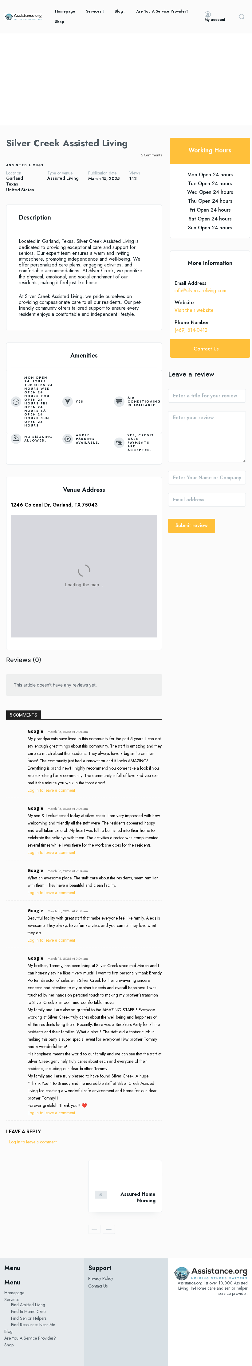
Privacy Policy (100, 1278)
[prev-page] (94, 1229)
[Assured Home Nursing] (125, 1175)
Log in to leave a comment (51, 790)
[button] (241, 16)
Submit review (191, 525)
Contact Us (98, 1286)
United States (20, 190)
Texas (12, 184)
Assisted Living (25, 165)
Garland (14, 178)
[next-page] (109, 1229)
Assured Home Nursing (138, 1197)
